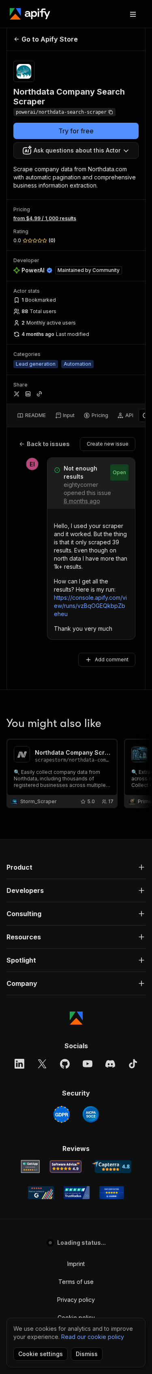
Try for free (76, 131)
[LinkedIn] (19, 1063)
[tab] (31, 415)
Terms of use (76, 1281)
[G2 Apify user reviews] (41, 1192)
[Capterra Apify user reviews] (112, 1166)
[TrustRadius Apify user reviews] (77, 1192)
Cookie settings (40, 1353)
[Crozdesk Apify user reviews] (111, 1192)
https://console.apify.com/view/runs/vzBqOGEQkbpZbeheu (90, 605)
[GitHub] (64, 1063)
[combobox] (76, 150)
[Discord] (110, 1063)
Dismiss (87, 1353)
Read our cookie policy (92, 1336)
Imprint (76, 1263)
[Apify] (30, 14)
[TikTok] (132, 1063)
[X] (42, 1063)
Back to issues (48, 443)
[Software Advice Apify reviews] (65, 1166)
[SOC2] (91, 1114)
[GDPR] (61, 1114)
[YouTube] (87, 1063)
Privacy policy (76, 1299)
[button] (76, 867)
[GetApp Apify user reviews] (30, 1166)
